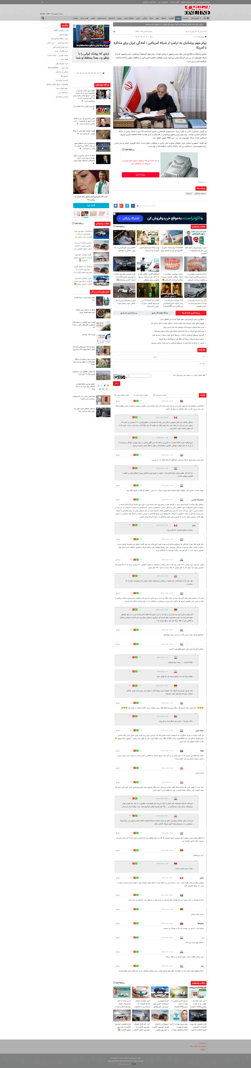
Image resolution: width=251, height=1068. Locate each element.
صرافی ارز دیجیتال (62, 72)
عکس (93, 18)
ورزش (119, 18)
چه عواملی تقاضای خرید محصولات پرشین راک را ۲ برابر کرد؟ (83, 373)
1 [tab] (103, 73)
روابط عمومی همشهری (149, 2)
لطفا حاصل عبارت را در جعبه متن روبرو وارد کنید (190, 375)
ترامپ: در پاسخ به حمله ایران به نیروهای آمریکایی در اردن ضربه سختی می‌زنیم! (177, 343)
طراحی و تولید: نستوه (124, 1064)
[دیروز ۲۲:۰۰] (91, 36)
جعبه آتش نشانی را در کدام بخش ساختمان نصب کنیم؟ (84, 397)
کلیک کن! (91, 205)
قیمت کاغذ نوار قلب (88, 334)
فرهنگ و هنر (128, 18)
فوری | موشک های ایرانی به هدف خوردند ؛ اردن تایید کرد (84, 132)
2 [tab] (100, 73)
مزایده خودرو (63, 55)
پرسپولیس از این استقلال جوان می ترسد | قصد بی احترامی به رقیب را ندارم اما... (84, 146)
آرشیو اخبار (195, 18)
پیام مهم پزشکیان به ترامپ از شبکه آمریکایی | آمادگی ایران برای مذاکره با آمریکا (160, 45)
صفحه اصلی (203, 32)
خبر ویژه (189, 193)
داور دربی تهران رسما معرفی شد (84, 106)
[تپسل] (123, 149)
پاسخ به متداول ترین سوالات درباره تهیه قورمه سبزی (85, 311)
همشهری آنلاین (196, 10)
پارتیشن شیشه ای (62, 80)
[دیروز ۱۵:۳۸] (103, 94)
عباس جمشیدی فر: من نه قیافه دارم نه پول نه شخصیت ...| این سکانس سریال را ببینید (84, 121)
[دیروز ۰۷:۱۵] (103, 147)
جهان (178, 18)
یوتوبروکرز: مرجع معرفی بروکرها (57, 84)
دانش (138, 18)
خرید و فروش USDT (61, 30)
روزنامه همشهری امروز (203, 2)
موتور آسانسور (63, 34)
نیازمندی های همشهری (187, 2)
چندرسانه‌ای (102, 18)
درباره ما (202, 1043)
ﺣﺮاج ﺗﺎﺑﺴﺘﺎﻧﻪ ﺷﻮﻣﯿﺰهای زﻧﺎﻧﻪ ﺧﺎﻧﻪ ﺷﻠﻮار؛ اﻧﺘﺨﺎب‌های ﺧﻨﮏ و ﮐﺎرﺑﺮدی (84, 348)
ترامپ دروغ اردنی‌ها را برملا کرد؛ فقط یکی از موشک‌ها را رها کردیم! (181, 339)
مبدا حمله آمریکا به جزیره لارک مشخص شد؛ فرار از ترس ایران (183, 327)
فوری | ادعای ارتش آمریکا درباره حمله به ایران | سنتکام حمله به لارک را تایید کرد (177, 323)
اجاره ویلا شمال (63, 43)
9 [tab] (80, 73)
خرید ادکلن (50, 43)
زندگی (145, 18)
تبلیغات (202, 1049)
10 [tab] (77, 73)
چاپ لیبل (65, 68)
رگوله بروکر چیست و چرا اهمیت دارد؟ (84, 298)
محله (151, 18)
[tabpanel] (91, 43)
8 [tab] (83, 73)
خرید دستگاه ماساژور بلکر (59, 38)
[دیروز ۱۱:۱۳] (103, 313)
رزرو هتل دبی (63, 92)
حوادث (75, 18)
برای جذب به (199, 24)
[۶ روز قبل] (103, 412)
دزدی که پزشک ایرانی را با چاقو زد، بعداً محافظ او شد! (92, 55)
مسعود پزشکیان (200, 193)
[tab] (191, 313)
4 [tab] (94, 73)
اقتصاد (171, 18)
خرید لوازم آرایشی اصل (60, 47)
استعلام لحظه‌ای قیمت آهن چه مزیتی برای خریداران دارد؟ (84, 410)
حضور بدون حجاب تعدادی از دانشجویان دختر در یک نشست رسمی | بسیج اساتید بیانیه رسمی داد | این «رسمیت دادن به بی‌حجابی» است (84, 95)
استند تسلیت (51, 55)
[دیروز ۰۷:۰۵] (103, 159)
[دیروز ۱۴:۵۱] (103, 110)
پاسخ (117, 401)
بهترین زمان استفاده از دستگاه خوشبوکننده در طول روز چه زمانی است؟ (84, 362)
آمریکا (187, 32)
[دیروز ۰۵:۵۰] (103, 134)
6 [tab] (89, 73)
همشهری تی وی (163, 2)
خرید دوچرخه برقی (62, 63)
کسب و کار (84, 18)
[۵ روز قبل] (103, 387)
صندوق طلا (64, 76)
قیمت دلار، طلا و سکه (197, 1046)
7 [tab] (86, 73)
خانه (205, 18)
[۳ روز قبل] (103, 338)
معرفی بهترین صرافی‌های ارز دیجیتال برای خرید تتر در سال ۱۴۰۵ (85, 386)
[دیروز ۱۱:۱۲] (103, 326)
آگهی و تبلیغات (174, 2)
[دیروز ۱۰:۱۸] (103, 122)
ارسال (117, 383)
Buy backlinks (53, 68)
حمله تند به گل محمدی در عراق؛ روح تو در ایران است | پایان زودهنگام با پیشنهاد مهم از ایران (84, 158)
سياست (186, 18)
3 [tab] (97, 73)
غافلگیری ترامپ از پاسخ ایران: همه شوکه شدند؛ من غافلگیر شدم (182, 319)
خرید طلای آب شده (61, 51)
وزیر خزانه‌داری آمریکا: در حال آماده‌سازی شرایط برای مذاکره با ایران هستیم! (179, 331)
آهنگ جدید (64, 59)
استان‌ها (112, 18)
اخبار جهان (194, 32)
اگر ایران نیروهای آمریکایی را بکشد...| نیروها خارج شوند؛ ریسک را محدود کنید (178, 335)
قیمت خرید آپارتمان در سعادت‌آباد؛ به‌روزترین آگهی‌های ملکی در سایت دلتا (83, 325)
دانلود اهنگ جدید (62, 88)
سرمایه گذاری (141, 174)
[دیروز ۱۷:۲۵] (103, 301)
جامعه (164, 18)
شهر (157, 18)
